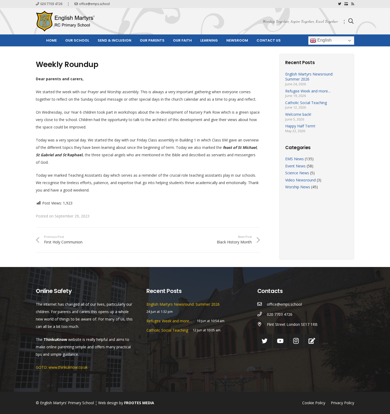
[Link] (65, 21)
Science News (297, 172)
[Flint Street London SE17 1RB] (262, 324)
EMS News (294, 158)
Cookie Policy (313, 402)
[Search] (351, 21)
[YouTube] (280, 341)
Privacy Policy (342, 402)
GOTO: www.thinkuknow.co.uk (62, 367)
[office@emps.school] (262, 304)
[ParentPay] (346, 4)
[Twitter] (339, 4)
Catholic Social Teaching (306, 102)
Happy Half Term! (300, 125)
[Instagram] (296, 341)
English (324, 40)
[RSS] (352, 4)
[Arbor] (312, 341)
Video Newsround (300, 179)
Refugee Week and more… (308, 90)
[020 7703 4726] (262, 314)
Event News (295, 165)
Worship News (297, 186)
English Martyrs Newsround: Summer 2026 (309, 77)
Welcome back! (298, 114)
